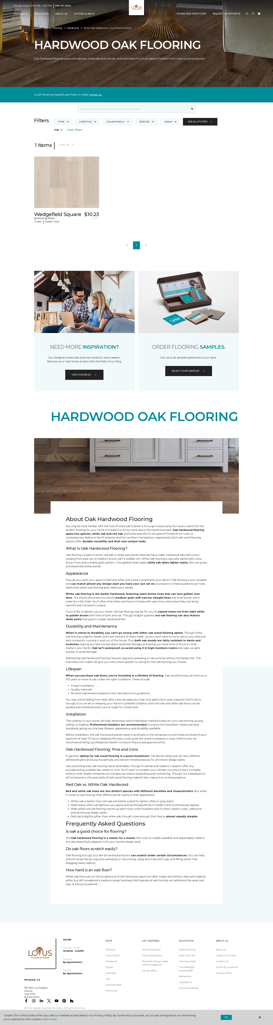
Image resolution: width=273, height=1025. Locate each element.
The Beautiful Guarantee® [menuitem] (186, 969)
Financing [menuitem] (111, 990)
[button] (247, 13)
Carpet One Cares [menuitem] (226, 955)
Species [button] (144, 121)
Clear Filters (74, 129)
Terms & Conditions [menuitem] (227, 967)
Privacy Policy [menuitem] (224, 973)
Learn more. (49, 1019)
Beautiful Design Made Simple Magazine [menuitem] (155, 963)
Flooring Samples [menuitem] (152, 955)
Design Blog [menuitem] (149, 970)
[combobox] (133, 109)
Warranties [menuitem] (185, 976)
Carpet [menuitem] (109, 967)
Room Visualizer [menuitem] (151, 949)
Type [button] (61, 121)
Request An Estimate (226, 13)
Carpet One (40, 28)
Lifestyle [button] (85, 121)
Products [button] (20, 13)
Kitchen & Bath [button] (84, 13)
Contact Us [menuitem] (222, 961)
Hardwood (73, 28)
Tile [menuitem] (107, 979)
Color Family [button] (115, 121)
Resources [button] (41, 13)
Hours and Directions (191, 13)
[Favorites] (253, 13)
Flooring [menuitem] (110, 949)
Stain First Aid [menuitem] (187, 955)
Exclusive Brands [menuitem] (188, 988)
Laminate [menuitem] (110, 973)
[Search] (192, 109)
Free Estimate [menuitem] (113, 984)
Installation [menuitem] (185, 982)
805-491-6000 (63, 5)
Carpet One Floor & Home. (48, 1008)
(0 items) (259, 14)
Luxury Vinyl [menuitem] (112, 955)
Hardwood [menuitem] (111, 961)
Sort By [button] (64, 145)
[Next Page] (146, 245)
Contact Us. (95, 94)
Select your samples (185, 370)
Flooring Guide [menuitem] (187, 961)
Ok (226, 1017)
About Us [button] (61, 13)
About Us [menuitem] (221, 949)
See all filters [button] (197, 121)
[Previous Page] (127, 245)
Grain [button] (168, 121)
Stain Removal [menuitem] (187, 949)
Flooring (57, 28)
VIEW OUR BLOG (81, 374)
